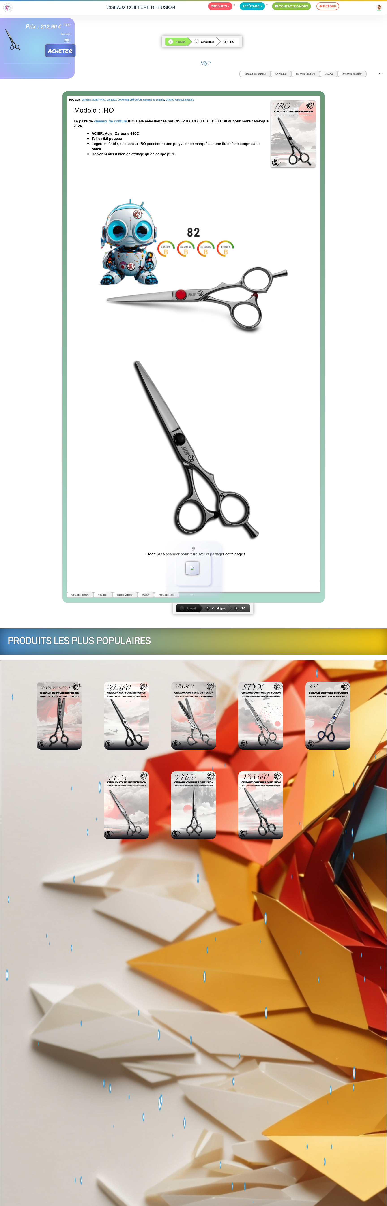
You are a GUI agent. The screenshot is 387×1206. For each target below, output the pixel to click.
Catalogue (207, 42)
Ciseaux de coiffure (255, 73)
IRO (232, 42)
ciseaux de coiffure (153, 99)
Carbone (86, 99)
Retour (329, 6)
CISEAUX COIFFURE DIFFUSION (141, 7)
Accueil (180, 42)
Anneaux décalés (351, 73)
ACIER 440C (98, 99)
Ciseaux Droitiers (305, 73)
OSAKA (329, 73)
